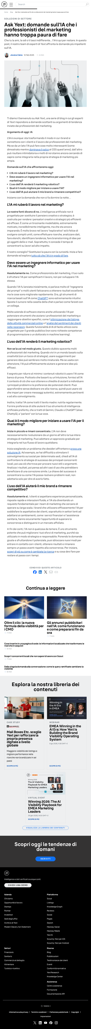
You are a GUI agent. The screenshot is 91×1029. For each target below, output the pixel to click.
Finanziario (9, 952)
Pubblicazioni (52, 956)
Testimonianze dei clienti (57, 960)
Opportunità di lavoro (13, 903)
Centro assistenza (54, 986)
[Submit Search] (87, 4)
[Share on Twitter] (45, 572)
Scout (49, 899)
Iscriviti (45, 859)
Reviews (50, 911)
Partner (7, 911)
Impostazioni (45, 1016)
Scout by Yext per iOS (56, 939)
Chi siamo (8, 899)
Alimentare (9, 964)
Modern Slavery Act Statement (17, 927)
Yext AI (50, 935)
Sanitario (8, 956)
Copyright (75, 1012)
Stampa (7, 907)
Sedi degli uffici (10, 919)
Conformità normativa (56, 968)
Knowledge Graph (54, 907)
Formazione (52, 990)
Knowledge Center (55, 976)
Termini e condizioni (38, 1012)
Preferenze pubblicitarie (59, 1012)
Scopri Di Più (12, 766)
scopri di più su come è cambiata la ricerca (30, 551)
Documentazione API (56, 994)
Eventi (49, 964)
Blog (49, 952)
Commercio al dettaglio (14, 960)
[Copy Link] (56, 572)
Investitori (8, 915)
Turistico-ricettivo (12, 968)
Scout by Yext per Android (58, 943)
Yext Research (53, 972)
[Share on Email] (51, 572)
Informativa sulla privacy (18, 1012)
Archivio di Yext (10, 923)
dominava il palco (39, 149)
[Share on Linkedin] (40, 572)
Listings (50, 903)
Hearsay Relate (53, 931)
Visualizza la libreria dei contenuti (45, 828)
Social (49, 915)
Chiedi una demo (18, 885)
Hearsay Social (53, 927)
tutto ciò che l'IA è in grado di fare (49, 255)
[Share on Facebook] (35, 572)
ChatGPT (43, 298)
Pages (49, 919)
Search (50, 923)
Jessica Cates (16, 55)
